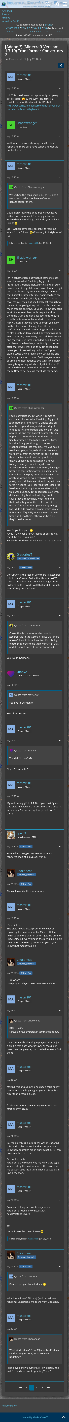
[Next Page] (48, 1387)
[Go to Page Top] (63, 1417)
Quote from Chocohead (27, 1020)
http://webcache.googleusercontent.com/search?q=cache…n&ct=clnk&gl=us (34, 107)
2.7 (39, 28)
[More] (60, 88)
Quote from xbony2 (25, 750)
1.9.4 (38, 31)
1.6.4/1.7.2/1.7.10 (16, 31)
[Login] (56, 4)
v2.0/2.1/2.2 (12, 28)
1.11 (52, 31)
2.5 (28, 28)
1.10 (45, 31)
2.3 (23, 28)
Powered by (34, 1417)
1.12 (59, 31)
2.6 (34, 28)
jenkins (48, 24)
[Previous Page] (21, 1387)
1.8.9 (30, 31)
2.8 (45, 28)
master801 (33, 243)
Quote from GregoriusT (27, 625)
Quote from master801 (27, 694)
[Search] (48, 4)
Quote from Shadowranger (29, 187)
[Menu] (64, 4)
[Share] (61, 65)
